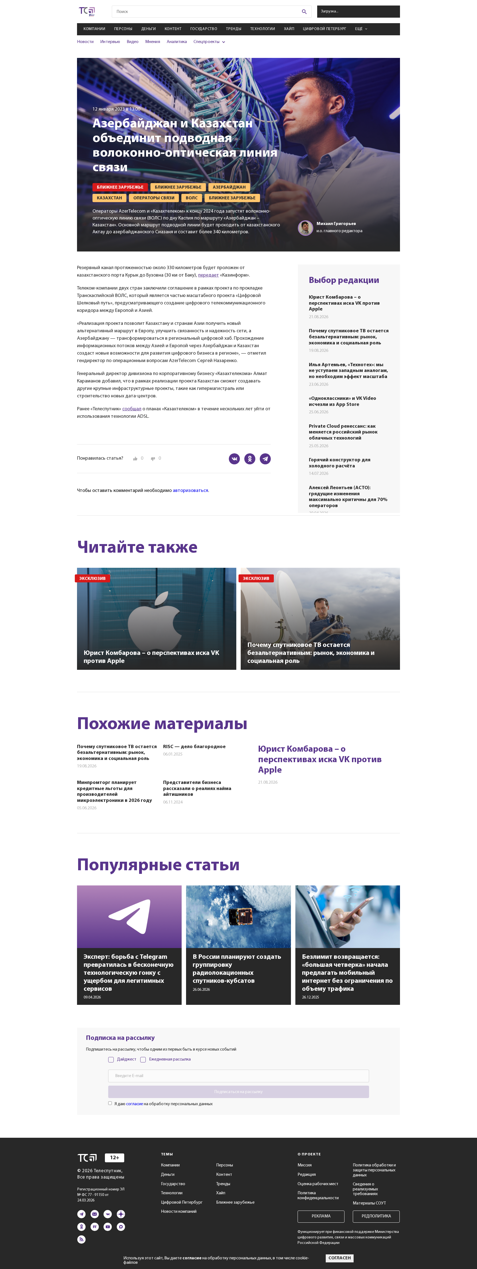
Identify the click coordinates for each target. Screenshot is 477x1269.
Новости (85, 42)
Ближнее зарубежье (235, 1202)
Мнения (152, 42)
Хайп (289, 29)
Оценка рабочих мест (318, 1184)
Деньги (148, 29)
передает (208, 275)
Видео (133, 42)
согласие (134, 1104)
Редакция (307, 1174)
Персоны (123, 29)
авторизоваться (190, 490)
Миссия (305, 1165)
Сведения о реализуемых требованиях (365, 1189)
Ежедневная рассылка (170, 1059)
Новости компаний (179, 1211)
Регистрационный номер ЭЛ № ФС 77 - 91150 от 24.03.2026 (100, 1195)
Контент (173, 29)
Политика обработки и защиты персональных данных (374, 1170)
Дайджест (126, 1059)
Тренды (233, 29)
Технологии (262, 29)
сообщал (131, 409)
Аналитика (177, 42)
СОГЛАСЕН (339, 1258)
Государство (204, 29)
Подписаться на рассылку (238, 1092)
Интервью (110, 42)
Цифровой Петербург (324, 29)
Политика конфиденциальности (318, 1195)
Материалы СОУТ (369, 1203)
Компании (94, 29)
